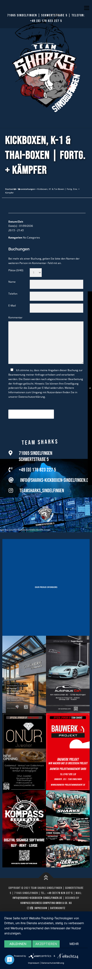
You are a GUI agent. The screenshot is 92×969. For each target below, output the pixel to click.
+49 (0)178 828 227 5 (60, 893)
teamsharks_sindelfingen (41, 491)
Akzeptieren (46, 944)
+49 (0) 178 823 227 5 (46, 21)
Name (12, 282)
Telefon (12, 293)
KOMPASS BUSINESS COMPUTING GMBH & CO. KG (46, 903)
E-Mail (12, 305)
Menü (86, 8)
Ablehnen (17, 944)
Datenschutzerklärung (31, 397)
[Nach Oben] (46, 877)
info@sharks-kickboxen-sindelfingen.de (55, 480)
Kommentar (15, 317)
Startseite (10, 188)
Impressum (40, 908)
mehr (74, 944)
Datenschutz (57, 908)
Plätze (15, 270)
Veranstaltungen (26, 188)
